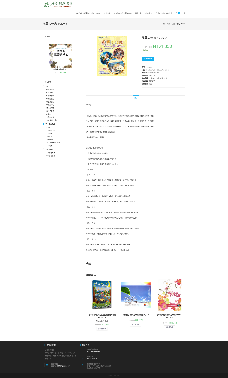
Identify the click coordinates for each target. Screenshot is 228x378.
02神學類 (49, 93)
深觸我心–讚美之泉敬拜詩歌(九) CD (136, 315)
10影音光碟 (50, 117)
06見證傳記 (50, 105)
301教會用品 (50, 153)
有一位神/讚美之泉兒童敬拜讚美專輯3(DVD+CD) (102, 316)
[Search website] (184, 13)
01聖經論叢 (50, 89)
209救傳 (49, 133)
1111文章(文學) (51, 120)
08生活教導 (50, 111)
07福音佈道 (50, 108)
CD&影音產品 (150, 70)
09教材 (48, 114)
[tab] (136, 98)
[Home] (164, 24)
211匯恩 (49, 136)
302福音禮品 (50, 156)
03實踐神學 (50, 96)
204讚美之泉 (50, 130)
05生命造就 (50, 102)
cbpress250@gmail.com (60, 366)
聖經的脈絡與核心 (60, 69)
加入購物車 (148, 59)
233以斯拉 (49, 146)
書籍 (46, 86)
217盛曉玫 (49, 139)
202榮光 (49, 127)
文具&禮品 (49, 149)
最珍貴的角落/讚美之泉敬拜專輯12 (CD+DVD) (169, 316)
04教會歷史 (50, 99)
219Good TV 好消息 (162, 70)
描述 (135, 98)
